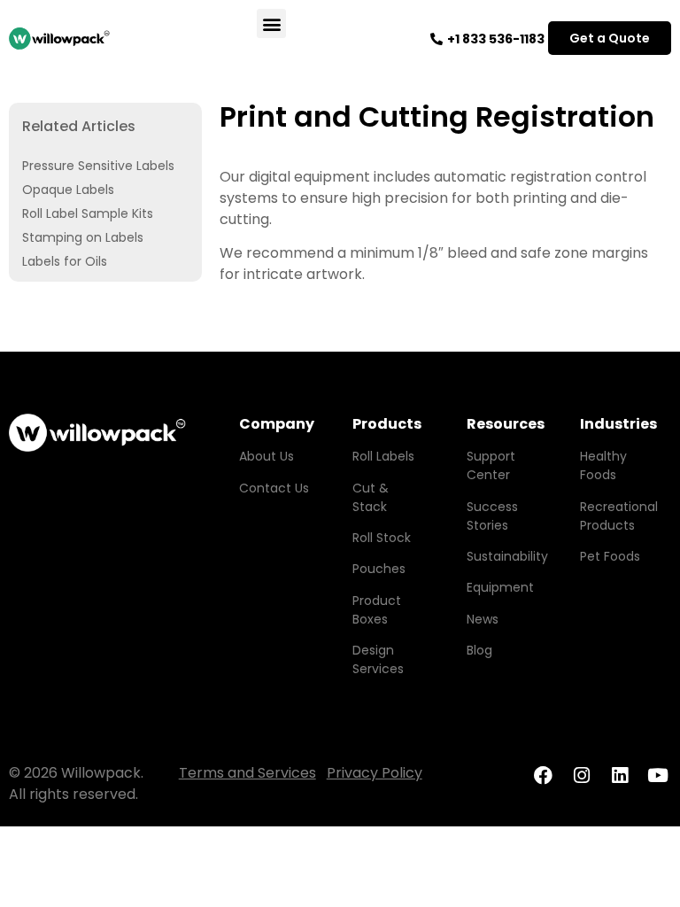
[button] (271, 23)
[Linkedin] (619, 775)
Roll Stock (381, 538)
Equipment (500, 587)
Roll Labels (383, 456)
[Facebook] (542, 775)
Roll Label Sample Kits (87, 213)
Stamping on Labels (82, 237)
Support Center (491, 465)
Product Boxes (376, 610)
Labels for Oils (64, 261)
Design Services (378, 659)
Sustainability (507, 556)
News (482, 619)
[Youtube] (658, 775)
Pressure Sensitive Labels (98, 165)
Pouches (379, 569)
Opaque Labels (68, 189)
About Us (266, 456)
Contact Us (274, 488)
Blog (479, 650)
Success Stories (492, 516)
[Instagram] (581, 775)
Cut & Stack (370, 497)
